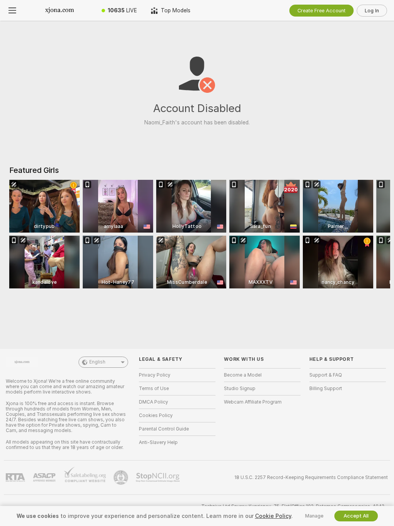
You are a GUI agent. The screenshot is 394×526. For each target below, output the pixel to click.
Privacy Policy (154, 375)
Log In (372, 10)
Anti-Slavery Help (158, 442)
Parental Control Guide (164, 429)
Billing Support (325, 388)
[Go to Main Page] (60, 10)
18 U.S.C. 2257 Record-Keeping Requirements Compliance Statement (311, 477)
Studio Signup (239, 388)
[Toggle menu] (12, 10)
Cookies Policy (156, 415)
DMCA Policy (153, 402)
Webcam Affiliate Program (253, 402)
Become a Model (243, 375)
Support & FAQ (325, 375)
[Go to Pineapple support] (122, 477)
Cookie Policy (273, 516)
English (97, 362)
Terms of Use (154, 388)
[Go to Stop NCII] (158, 477)
